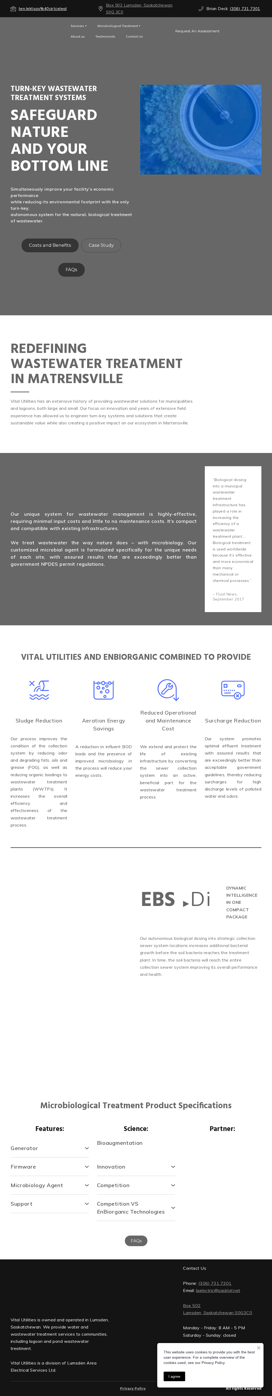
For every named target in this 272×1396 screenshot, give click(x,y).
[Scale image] (39, 977)
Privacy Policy (133, 1361)
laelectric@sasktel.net (218, 1290)
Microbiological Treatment (117, 26)
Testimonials (105, 36)
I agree (174, 1376)
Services (77, 26)
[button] (197, 30)
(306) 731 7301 (215, 1283)
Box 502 (192, 1305)
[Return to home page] (60, 1272)
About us (78, 36)
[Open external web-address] (37, 31)
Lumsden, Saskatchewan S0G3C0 (217, 1312)
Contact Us (134, 36)
